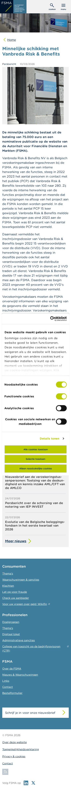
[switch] (61, 396)
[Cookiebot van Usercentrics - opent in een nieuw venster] (50, 318)
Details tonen (49, 438)
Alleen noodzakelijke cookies (35, 468)
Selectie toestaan (35, 458)
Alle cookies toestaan (35, 449)
